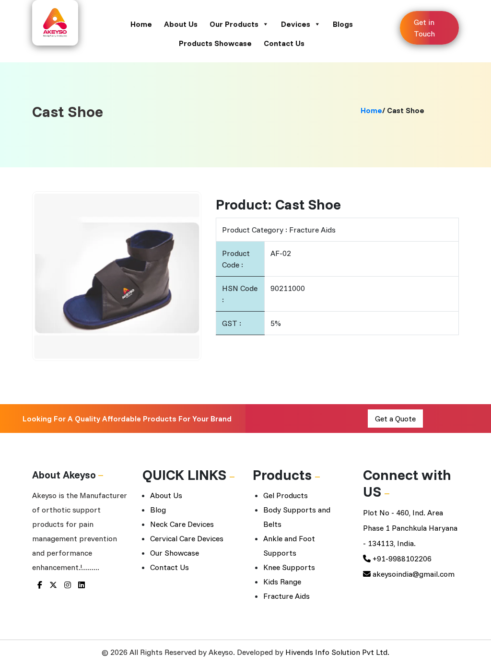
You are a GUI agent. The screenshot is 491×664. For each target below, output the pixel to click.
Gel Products (285, 495)
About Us (181, 24)
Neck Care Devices (182, 524)
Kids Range (282, 581)
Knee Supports (289, 567)
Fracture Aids (286, 596)
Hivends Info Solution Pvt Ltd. (337, 652)
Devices (295, 24)
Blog (158, 509)
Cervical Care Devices (186, 538)
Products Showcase (215, 43)
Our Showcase (174, 553)
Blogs (343, 24)
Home (141, 24)
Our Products (234, 24)
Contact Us (284, 43)
